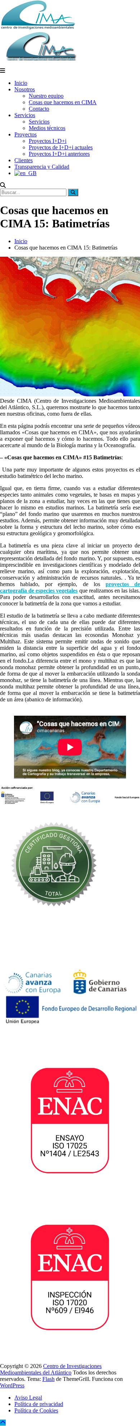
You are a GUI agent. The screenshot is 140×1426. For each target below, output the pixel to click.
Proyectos (25, 134)
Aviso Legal (28, 1397)
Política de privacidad (38, 1404)
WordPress (12, 1385)
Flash (48, 1379)
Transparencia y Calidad (41, 167)
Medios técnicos (47, 128)
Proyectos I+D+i (47, 141)
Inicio (20, 83)
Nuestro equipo (46, 96)
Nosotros (24, 89)
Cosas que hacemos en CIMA (63, 102)
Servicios (24, 115)
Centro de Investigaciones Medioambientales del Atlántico (51, 1369)
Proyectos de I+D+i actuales (61, 147)
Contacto (39, 109)
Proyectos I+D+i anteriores (59, 154)
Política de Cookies (36, 1410)
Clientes (23, 160)
